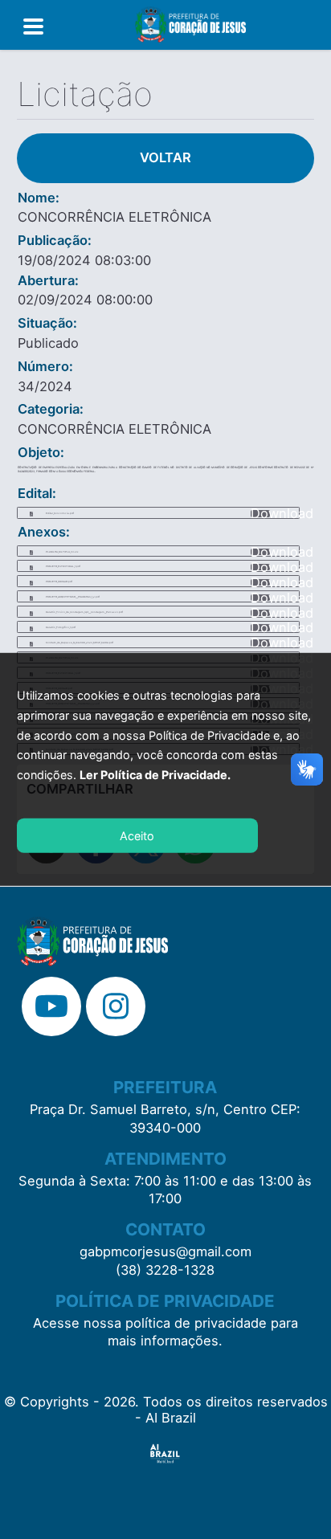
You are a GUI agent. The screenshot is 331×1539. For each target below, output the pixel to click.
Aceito (137, 836)
